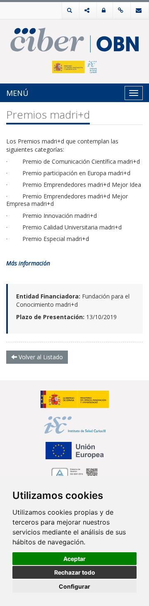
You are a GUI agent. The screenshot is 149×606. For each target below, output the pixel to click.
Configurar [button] (74, 586)
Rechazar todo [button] (74, 572)
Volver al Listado (40, 357)
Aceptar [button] (74, 558)
